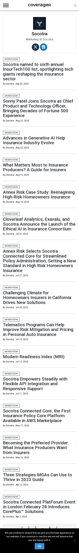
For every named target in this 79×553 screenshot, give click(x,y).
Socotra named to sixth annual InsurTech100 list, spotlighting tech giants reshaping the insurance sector (38, 71)
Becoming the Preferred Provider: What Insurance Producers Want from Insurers (36, 447)
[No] (74, 540)
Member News (11, 59)
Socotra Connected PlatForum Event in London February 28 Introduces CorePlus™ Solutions (39, 507)
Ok (39, 546)
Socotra (48, 39)
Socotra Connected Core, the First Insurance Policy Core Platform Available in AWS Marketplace (37, 415)
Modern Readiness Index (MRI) (33, 356)
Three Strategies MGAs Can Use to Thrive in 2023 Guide (37, 477)
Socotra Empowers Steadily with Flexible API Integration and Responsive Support (35, 383)
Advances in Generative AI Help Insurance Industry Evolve (34, 140)
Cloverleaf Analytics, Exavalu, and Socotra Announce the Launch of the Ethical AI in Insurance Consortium (39, 224)
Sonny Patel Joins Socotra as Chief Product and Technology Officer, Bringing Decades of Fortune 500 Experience (38, 108)
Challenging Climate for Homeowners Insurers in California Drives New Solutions (37, 297)
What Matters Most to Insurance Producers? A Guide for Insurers (35, 167)
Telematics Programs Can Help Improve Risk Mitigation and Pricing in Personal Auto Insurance (38, 329)
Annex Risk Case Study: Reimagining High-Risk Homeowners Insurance (39, 195)
